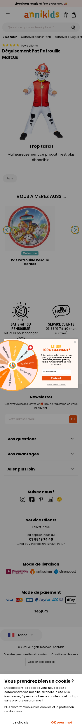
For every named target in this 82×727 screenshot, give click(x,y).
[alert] (41, 363)
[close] (75, 342)
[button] (56, 378)
